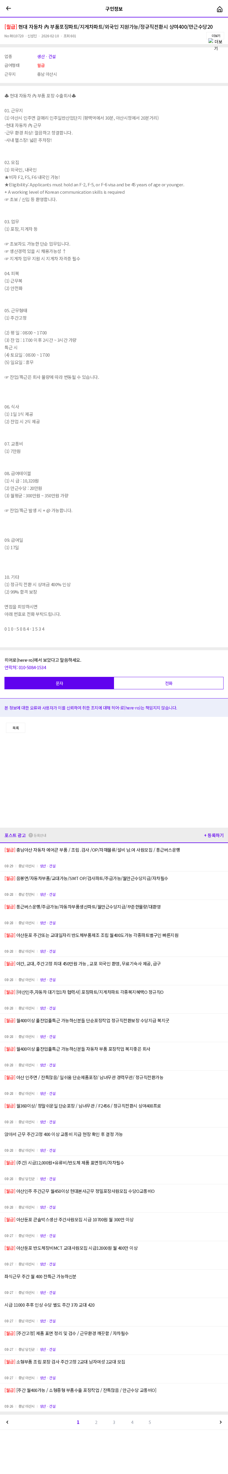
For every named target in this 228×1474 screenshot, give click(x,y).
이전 (7, 1422)
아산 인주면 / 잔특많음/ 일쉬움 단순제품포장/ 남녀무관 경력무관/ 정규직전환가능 (83, 1077)
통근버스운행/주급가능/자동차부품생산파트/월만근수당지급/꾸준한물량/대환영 (82, 906)
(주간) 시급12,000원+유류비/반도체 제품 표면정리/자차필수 (64, 1162)
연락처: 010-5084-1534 (25, 667)
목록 (15, 727)
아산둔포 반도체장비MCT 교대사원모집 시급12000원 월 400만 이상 (70, 1248)
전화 (168, 683)
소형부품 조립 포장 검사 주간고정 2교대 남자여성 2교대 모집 (64, 1361)
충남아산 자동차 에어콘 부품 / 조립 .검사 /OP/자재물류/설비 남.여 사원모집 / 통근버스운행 (92, 850)
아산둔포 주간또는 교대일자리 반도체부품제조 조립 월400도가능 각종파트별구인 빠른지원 (91, 935)
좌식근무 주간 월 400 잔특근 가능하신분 (40, 1276)
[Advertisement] (114, 780)
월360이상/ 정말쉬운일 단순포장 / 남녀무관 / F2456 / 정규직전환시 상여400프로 (82, 1106)
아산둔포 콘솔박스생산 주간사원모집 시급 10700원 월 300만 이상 (69, 1219)
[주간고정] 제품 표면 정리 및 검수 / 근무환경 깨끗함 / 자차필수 (66, 1333)
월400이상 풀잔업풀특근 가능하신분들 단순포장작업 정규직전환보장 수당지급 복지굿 (87, 1020)
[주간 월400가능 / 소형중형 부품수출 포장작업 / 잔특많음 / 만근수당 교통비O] (80, 1390)
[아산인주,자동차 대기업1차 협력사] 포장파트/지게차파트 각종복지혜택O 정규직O (84, 992)
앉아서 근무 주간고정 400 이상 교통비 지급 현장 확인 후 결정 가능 (63, 1134)
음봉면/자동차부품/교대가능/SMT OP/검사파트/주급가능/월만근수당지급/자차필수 (86, 878)
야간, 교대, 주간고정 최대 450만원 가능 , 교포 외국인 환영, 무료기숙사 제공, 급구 (82, 963)
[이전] (8, 8)
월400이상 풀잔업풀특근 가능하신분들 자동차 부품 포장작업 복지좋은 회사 (77, 1049)
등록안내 (40, 835)
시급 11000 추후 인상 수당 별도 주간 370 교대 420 (49, 1305)
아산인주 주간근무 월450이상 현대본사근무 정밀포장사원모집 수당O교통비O (79, 1191)
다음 (220, 1422)
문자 (59, 683)
